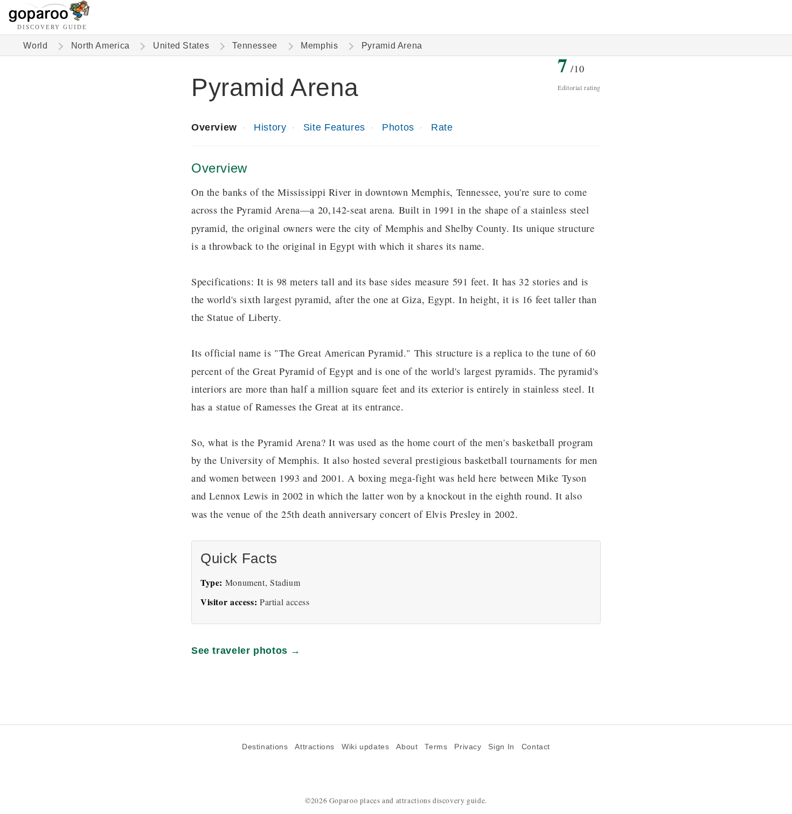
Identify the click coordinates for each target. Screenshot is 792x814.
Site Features (334, 127)
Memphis (319, 45)
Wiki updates (365, 747)
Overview (214, 127)
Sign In (501, 747)
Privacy (467, 747)
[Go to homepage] (49, 19)
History (270, 127)
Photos (398, 127)
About (407, 747)
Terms (436, 747)
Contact (536, 747)
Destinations (265, 747)
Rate (442, 127)
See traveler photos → (246, 650)
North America (100, 45)
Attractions (315, 747)
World (35, 45)
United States (181, 45)
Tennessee (254, 45)
